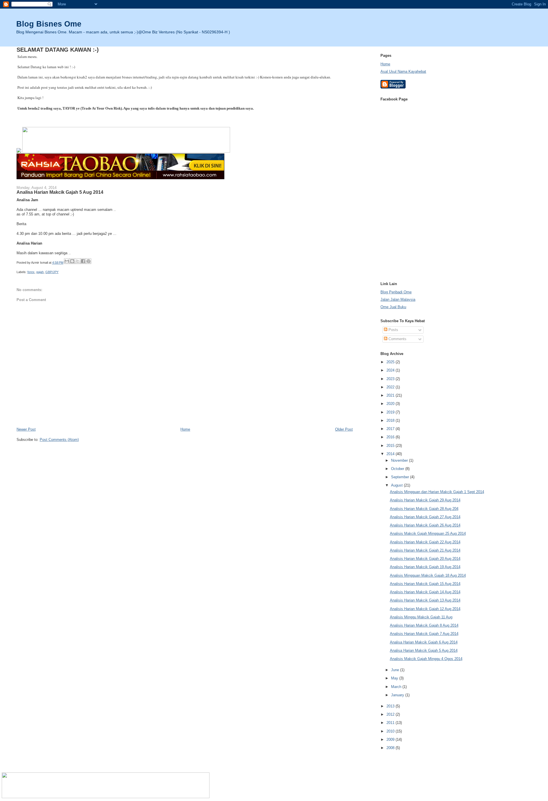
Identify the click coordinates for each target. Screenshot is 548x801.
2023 (391, 379)
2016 (391, 437)
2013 (391, 706)
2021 (391, 395)
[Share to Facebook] (83, 261)
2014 (391, 454)
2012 (391, 714)
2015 (391, 445)
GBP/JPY (52, 272)
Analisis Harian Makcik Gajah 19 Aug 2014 (425, 567)
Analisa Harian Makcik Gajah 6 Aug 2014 (424, 642)
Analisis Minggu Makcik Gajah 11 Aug (421, 617)
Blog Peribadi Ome (396, 292)
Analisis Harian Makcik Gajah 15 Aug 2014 (425, 584)
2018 (391, 420)
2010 (391, 731)
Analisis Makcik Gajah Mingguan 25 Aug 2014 (428, 533)
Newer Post (26, 429)
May (395, 678)
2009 (391, 739)
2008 (391, 748)
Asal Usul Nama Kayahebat (403, 71)
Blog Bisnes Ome (48, 23)
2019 (391, 412)
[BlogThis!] (72, 261)
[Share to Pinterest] (88, 261)
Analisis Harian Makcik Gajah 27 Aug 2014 (425, 517)
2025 (391, 362)
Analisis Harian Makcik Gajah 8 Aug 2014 (424, 625)
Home (185, 429)
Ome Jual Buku (393, 307)
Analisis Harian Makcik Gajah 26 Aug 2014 (425, 525)
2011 (391, 723)
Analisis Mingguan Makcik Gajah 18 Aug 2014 (428, 575)
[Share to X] (77, 261)
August (397, 485)
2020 (391, 403)
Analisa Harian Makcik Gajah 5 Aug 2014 (424, 650)
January (398, 695)
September (400, 477)
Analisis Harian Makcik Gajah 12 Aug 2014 (425, 609)
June (395, 670)
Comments (396, 339)
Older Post (344, 429)
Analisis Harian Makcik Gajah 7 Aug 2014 (424, 633)
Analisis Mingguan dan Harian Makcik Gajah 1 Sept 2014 (437, 492)
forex (31, 272)
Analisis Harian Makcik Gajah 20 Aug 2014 (425, 558)
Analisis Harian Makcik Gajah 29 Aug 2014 (425, 500)
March (396, 687)
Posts (392, 330)
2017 (391, 429)
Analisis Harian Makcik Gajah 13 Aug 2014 (425, 600)
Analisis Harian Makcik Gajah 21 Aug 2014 (425, 550)
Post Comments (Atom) (59, 439)
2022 (391, 387)
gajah (40, 272)
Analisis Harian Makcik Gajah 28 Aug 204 (424, 509)
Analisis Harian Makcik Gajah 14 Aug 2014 (425, 592)
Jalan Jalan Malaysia (397, 299)
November (400, 460)
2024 (391, 370)
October (398, 469)
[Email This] (67, 261)
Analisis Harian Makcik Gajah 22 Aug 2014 (425, 542)
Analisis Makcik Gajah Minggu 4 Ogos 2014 (426, 659)
